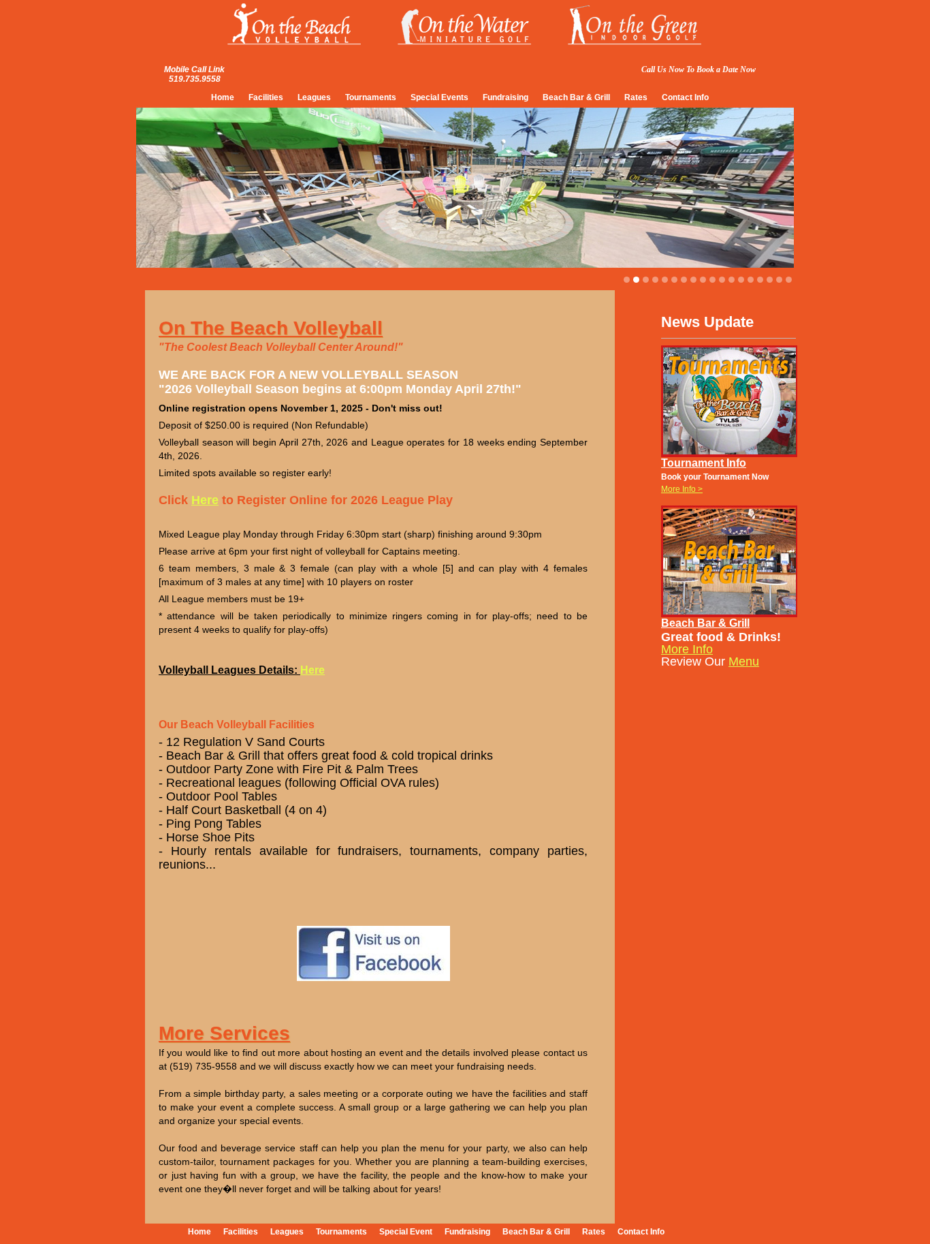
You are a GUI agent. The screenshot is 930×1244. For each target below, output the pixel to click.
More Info (687, 649)
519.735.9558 (195, 79)
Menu (743, 661)
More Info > (682, 489)
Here (205, 500)
